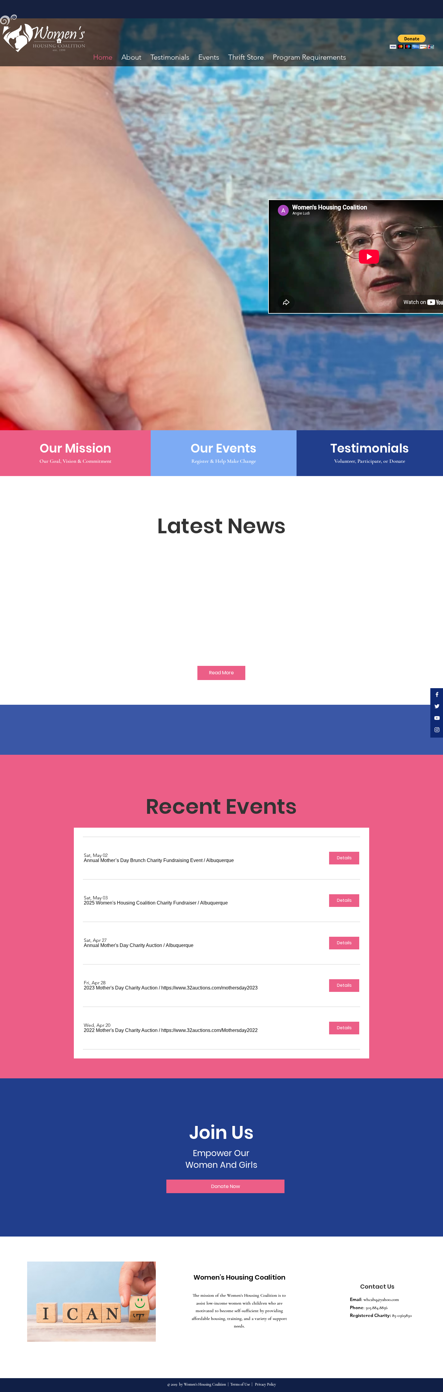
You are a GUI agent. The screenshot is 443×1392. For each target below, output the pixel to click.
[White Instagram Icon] (437, 729)
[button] (412, 42)
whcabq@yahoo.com (381, 1299)
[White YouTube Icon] (437, 718)
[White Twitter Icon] (437, 706)
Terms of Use (240, 1384)
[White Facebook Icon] (437, 694)
